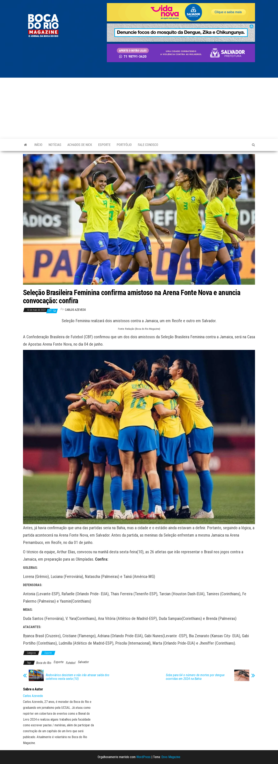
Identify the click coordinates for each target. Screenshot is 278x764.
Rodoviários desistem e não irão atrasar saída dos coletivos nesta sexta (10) (77, 677)
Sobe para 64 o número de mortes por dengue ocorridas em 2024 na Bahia (195, 677)
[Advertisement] (139, 108)
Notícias (54, 145)
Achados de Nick (79, 145)
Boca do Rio (43, 663)
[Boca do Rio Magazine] (25, 145)
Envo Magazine (170, 757)
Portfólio (124, 145)
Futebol (71, 663)
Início (38, 145)
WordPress (143, 757)
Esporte (104, 145)
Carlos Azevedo (75, 309)
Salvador (83, 662)
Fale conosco (148, 145)
